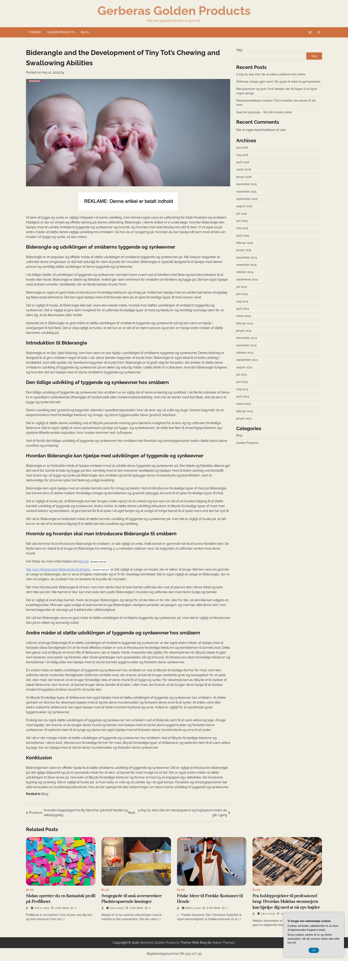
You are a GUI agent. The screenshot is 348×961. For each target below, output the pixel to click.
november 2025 (246, 191)
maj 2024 (242, 301)
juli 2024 (241, 287)
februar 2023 (244, 411)
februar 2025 (244, 243)
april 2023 (242, 396)
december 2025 (246, 184)
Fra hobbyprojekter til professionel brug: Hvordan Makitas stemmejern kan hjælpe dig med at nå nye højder (286, 901)
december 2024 (246, 257)
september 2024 (247, 279)
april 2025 (242, 235)
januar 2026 (243, 177)
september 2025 (247, 199)
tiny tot (84, 561)
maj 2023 (242, 389)
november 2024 (246, 265)
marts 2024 (243, 316)
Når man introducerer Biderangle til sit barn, (58, 569)
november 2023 (246, 345)
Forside (35, 32)
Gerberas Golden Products (174, 11)
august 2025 (244, 206)
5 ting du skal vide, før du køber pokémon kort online (270, 74)
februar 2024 (244, 323)
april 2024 (242, 308)
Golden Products (61, 32)
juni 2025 (242, 221)
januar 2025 (243, 250)
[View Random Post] (310, 32)
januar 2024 (243, 330)
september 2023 (247, 360)
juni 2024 (242, 294)
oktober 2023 (244, 352)
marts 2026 (243, 169)
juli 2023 (241, 374)
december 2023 (246, 338)
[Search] (319, 32)
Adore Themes (223, 942)
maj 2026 (242, 155)
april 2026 (242, 162)
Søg (239, 50)
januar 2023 (243, 418)
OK (314, 950)
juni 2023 (242, 382)
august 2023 (244, 367)
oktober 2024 (244, 272)
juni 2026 (242, 147)
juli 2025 (241, 213)
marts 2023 (243, 404)
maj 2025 (242, 228)
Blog (85, 32)
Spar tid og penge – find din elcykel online (264, 112)
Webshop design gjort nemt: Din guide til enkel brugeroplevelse (278, 81)
